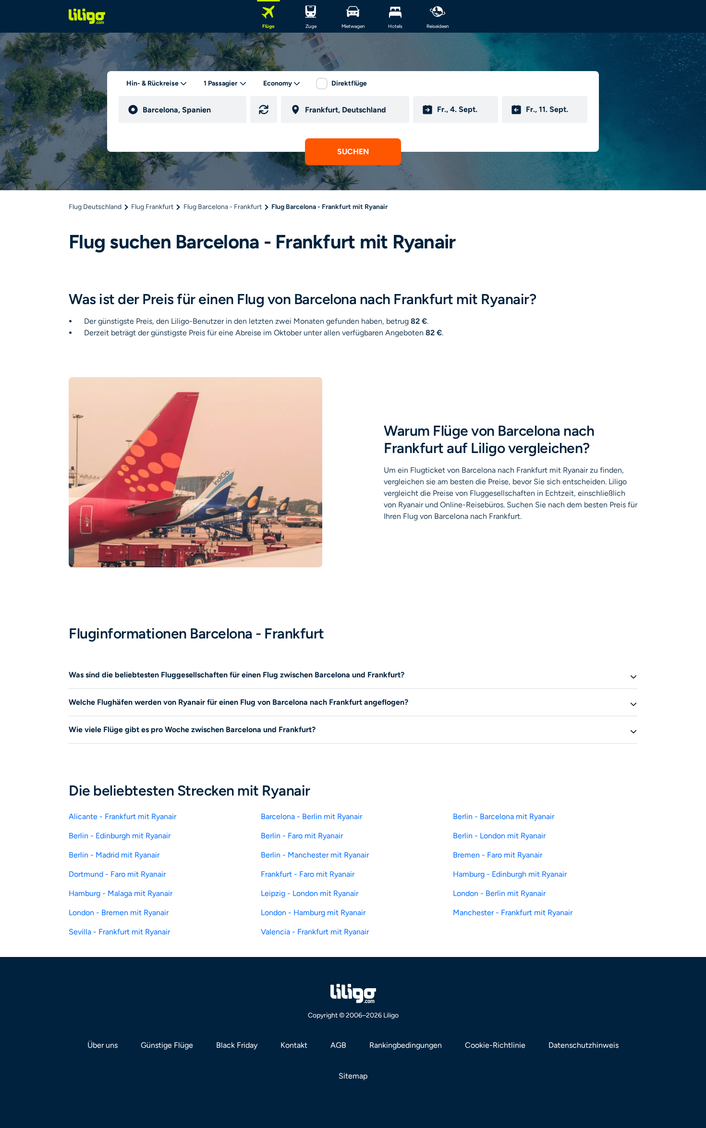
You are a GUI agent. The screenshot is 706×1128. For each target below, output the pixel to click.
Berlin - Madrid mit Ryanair (114, 854)
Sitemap (353, 1075)
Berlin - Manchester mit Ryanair (315, 854)
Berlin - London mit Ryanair (499, 835)
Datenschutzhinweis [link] (583, 1045)
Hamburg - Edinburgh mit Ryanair (510, 874)
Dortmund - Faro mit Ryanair (117, 874)
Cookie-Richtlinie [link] (495, 1045)
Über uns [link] (102, 1045)
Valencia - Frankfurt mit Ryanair (315, 931)
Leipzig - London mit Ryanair (309, 893)
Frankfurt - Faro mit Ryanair (307, 874)
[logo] (87, 16)
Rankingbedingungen (405, 1045)
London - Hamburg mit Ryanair (313, 912)
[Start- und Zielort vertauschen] (263, 109)
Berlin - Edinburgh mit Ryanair (119, 835)
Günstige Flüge (167, 1045)
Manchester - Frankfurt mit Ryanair (512, 912)
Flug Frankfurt (152, 207)
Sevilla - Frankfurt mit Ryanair (119, 931)
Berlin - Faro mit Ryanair (302, 835)
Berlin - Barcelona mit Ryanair (503, 816)
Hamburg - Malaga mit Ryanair (120, 893)
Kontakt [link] (293, 1045)
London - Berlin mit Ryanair (499, 893)
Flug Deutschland (95, 207)
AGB (338, 1045)
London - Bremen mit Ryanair (119, 912)
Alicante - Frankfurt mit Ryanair (122, 816)
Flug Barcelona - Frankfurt (222, 207)
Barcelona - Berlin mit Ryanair (311, 816)
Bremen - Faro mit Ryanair (497, 854)
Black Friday (236, 1045)
